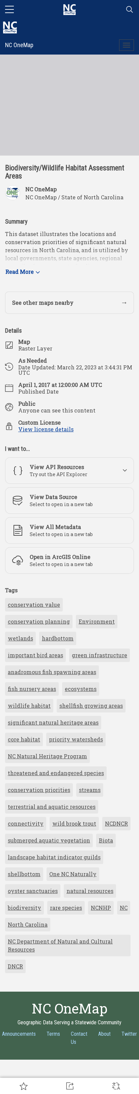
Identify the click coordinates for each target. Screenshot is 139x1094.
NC (124, 907)
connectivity (26, 823)
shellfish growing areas (91, 705)
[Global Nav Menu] (9, 9)
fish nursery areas (32, 688)
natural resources (89, 890)
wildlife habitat (29, 705)
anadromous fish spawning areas (52, 671)
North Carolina (28, 924)
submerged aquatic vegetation (49, 840)
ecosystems (80, 688)
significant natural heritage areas (53, 722)
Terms (53, 1034)
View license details (46, 429)
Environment (97, 621)
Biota (106, 840)
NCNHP (101, 907)
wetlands (20, 638)
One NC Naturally (72, 873)
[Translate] (116, 1086)
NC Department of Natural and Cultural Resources (60, 945)
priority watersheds (76, 739)
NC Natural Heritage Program (47, 756)
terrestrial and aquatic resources (51, 806)
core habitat (24, 739)
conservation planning (39, 621)
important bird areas (35, 655)
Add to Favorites (23, 1086)
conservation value (34, 604)
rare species (66, 907)
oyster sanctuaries (33, 890)
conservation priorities (39, 789)
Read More (19, 271)
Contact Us (79, 1038)
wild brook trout (74, 823)
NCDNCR (116, 823)
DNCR (15, 966)
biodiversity (24, 907)
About (104, 1034)
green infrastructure (99, 655)
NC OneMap (19, 44)
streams (90, 789)
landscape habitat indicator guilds (54, 857)
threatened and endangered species (56, 772)
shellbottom (24, 873)
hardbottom (58, 638)
